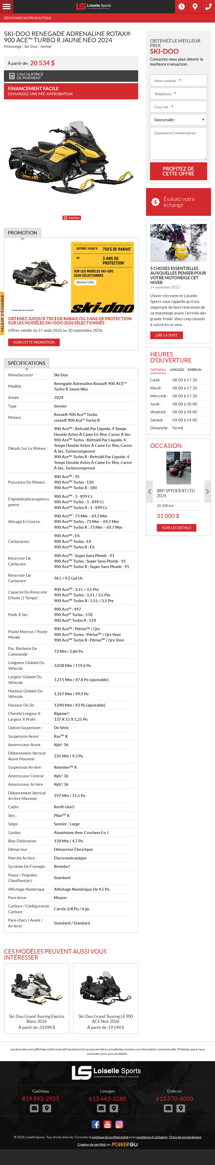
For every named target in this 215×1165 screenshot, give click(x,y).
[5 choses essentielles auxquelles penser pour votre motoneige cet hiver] (178, 243)
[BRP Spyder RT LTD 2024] (179, 468)
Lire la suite (166, 335)
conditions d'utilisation (152, 1137)
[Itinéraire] (195, 6)
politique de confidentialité (110, 1137)
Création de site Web (91, 1144)
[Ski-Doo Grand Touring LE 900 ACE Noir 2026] (105, 989)
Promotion (22, 233)
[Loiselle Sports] (94, 6)
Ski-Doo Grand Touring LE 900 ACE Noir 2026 (105, 1019)
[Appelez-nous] (208, 6)
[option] (179, 492)
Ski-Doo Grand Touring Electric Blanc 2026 (36, 1019)
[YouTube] (107, 1124)
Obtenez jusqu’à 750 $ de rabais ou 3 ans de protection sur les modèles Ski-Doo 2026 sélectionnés (70, 320)
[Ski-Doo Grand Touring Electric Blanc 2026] (36, 989)
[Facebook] (96, 1124)
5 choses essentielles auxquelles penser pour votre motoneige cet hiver (178, 275)
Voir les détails (176, 528)
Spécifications (26, 363)
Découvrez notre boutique (27, 18)
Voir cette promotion (34, 342)
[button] (149, 491)
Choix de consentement (185, 1137)
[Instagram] (119, 1124)
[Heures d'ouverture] (181, 6)
